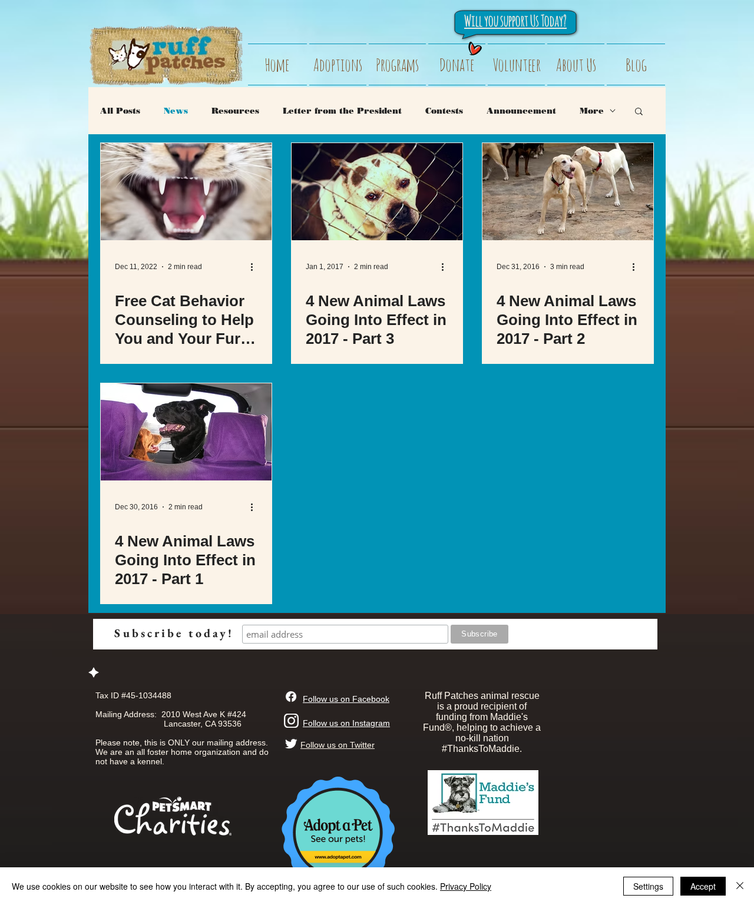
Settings (648, 886)
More (592, 111)
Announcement (521, 111)
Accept (703, 886)
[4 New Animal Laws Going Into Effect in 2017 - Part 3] (377, 191)
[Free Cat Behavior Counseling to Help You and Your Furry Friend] (186, 191)
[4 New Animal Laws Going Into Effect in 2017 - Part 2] (567, 191)
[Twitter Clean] (291, 744)
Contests (444, 111)
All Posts (120, 111)
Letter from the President (342, 111)
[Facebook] (291, 696)
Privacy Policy (465, 886)
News (176, 111)
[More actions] (256, 267)
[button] (638, 112)
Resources (235, 111)
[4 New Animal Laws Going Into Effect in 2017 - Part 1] (186, 431)
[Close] (740, 886)
